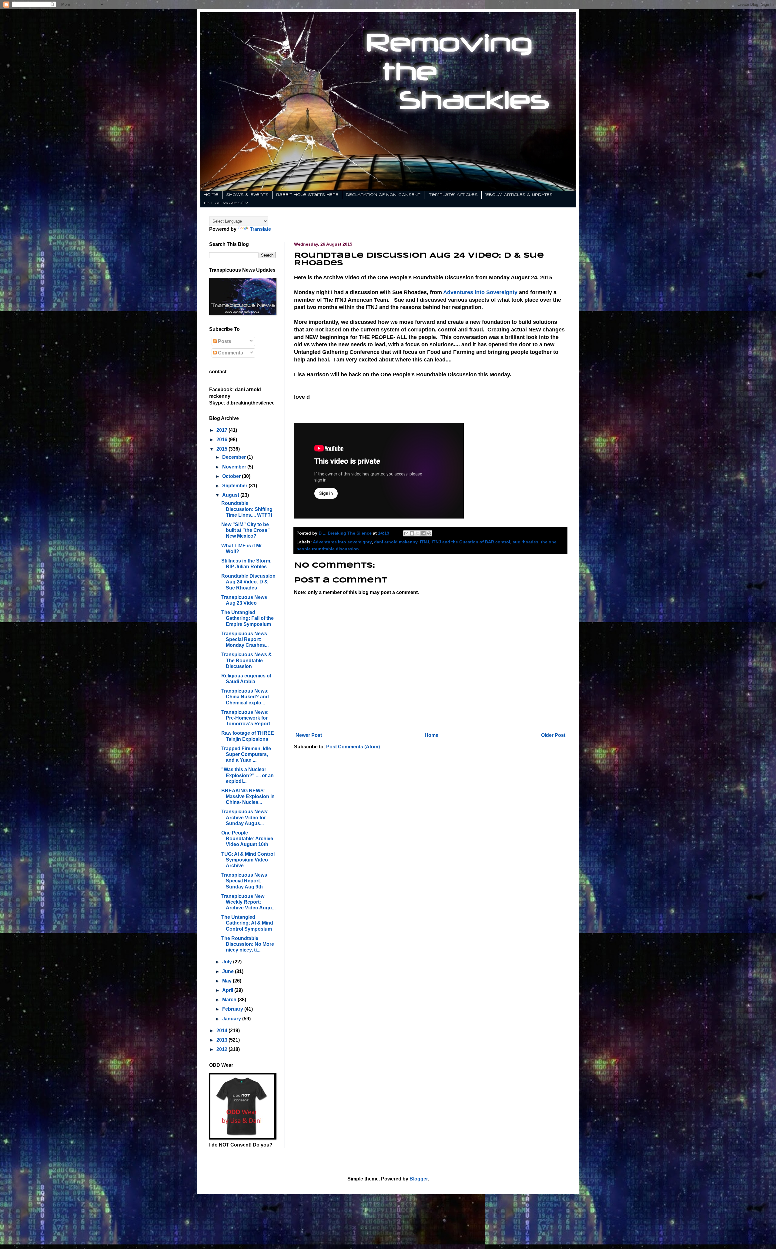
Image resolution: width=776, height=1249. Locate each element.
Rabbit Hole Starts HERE (307, 194)
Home (211, 194)
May (227, 980)
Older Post (553, 735)
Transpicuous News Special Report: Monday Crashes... (245, 639)
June (228, 971)
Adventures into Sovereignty (480, 292)
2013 (222, 1040)
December (234, 457)
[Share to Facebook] (423, 533)
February (233, 1009)
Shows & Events (247, 194)
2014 (222, 1030)
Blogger (419, 1178)
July (227, 961)
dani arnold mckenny (395, 541)
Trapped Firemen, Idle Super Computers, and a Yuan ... (246, 754)
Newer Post (309, 735)
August (231, 495)
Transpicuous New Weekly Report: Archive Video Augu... (248, 902)
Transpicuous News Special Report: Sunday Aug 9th (244, 880)
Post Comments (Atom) (353, 746)
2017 (222, 430)
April (228, 990)
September (235, 485)
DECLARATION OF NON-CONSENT (383, 194)
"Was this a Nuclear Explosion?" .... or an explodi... (247, 775)
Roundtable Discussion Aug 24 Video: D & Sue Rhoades (248, 581)
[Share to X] (418, 533)
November (234, 466)
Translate (260, 229)
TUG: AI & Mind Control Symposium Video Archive (248, 859)
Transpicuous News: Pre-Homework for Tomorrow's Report (245, 718)
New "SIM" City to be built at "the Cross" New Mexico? (245, 530)
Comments (230, 352)
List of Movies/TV (226, 203)
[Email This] (406, 533)
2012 (222, 1049)
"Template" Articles (453, 194)
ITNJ (424, 541)
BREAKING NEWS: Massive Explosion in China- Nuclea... (248, 796)
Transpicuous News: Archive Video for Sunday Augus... (245, 817)
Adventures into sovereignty (342, 541)
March (230, 999)
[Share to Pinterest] (429, 533)
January (232, 1018)
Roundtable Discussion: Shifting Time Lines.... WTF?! (247, 509)
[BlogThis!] (412, 533)
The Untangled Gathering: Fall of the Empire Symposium (247, 618)
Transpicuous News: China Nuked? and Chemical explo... (245, 696)
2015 (222, 449)
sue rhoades (525, 541)
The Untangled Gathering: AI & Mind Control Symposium (247, 923)
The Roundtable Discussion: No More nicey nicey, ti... (247, 944)
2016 (222, 439)
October (232, 476)
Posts (224, 341)
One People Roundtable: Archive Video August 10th (247, 838)
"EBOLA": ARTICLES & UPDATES (519, 194)
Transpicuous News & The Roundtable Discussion (246, 660)
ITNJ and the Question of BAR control (471, 541)
